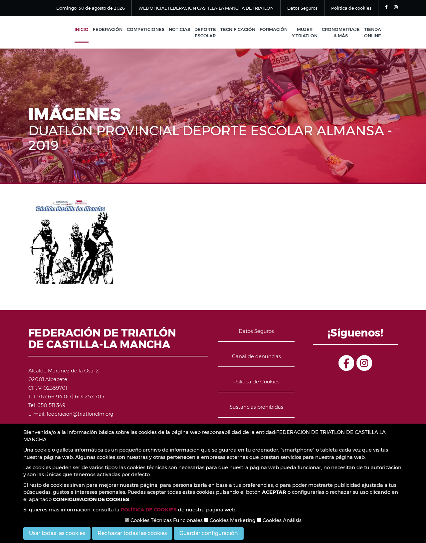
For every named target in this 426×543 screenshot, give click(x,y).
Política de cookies (351, 8)
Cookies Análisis (281, 520)
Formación (274, 29)
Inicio (82, 29)
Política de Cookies (256, 381)
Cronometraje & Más (341, 32)
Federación (107, 29)
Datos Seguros (302, 8)
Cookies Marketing (232, 520)
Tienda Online (372, 32)
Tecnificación (237, 29)
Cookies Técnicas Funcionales (166, 520)
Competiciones (145, 29)
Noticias (179, 29)
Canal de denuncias (256, 356)
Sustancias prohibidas (256, 407)
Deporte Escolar (205, 32)
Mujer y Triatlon (305, 32)
